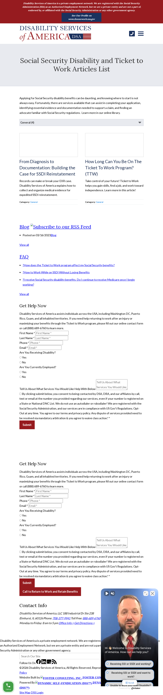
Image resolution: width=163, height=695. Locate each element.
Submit (27, 425)
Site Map (24, 692)
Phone (24, 342)
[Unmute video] (106, 593)
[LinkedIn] (44, 663)
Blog (24, 227)
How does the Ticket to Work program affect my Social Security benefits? (69, 265)
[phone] (132, 33)
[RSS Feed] (54, 663)
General (34, 202)
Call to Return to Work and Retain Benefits (50, 591)
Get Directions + (84, 623)
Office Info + (66, 623)
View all (24, 245)
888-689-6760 (91, 618)
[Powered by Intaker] (136, 688)
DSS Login (37, 692)
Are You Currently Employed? (37, 367)
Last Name (26, 338)
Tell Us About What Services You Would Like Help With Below (57, 389)
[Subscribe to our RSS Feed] (61, 227)
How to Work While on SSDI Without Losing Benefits (56, 272)
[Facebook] (38, 663)
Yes (23, 357)
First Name (27, 333)
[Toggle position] (145, 593)
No (23, 362)
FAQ (23, 257)
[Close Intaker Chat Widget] (152, 593)
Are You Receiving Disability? (37, 352)
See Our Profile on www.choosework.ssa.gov (81, 17)
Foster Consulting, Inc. (101, 677)
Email (23, 347)
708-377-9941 (61, 618)
